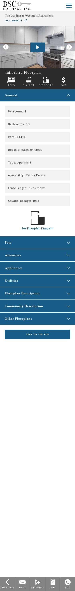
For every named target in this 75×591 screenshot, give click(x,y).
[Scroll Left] (4, 47)
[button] (69, 5)
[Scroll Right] (70, 47)
